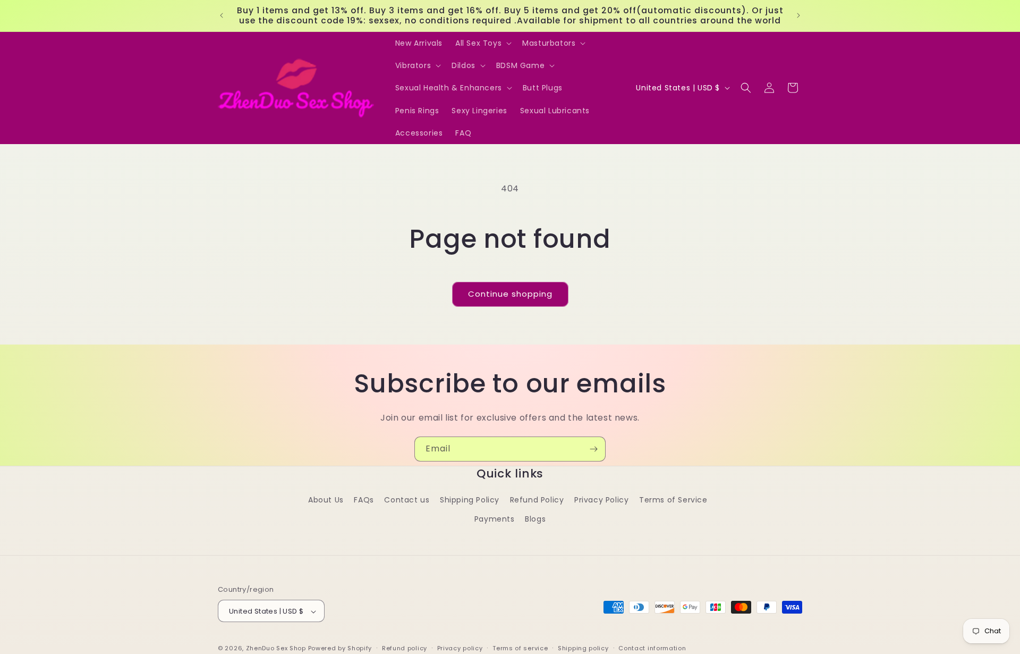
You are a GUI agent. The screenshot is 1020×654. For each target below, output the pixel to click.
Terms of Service (673, 500)
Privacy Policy (601, 500)
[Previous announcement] (221, 15)
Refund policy (404, 648)
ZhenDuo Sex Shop (276, 648)
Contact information (652, 648)
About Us (326, 500)
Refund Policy (537, 500)
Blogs (535, 519)
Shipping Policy (469, 500)
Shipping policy (583, 648)
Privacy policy (460, 648)
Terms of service (520, 648)
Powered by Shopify (340, 648)
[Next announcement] (798, 15)
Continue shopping (510, 293)
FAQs (363, 500)
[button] (482, 43)
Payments (494, 519)
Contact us (406, 500)
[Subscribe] (593, 449)
